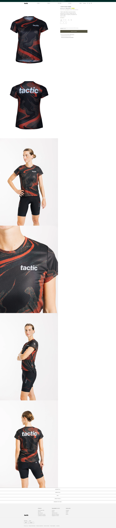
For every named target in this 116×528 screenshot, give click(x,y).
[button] (38, 3)
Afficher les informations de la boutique (67, 37)
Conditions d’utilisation (46, 525)
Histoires (39, 511)
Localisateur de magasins (42, 515)
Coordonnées (57, 525)
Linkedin (67, 511)
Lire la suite (62, 17)
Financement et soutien (41, 514)
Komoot (67, 514)
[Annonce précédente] (24, 1)
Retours (53, 511)
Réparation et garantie (55, 514)
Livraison (53, 510)
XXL (71, 20)
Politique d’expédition (52, 525)
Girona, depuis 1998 (41, 510)
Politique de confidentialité (39, 525)
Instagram (67, 510)
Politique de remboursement (32, 525)
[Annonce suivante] (92, 1)
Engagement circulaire (55, 515)
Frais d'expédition (67, 9)
